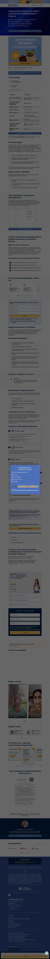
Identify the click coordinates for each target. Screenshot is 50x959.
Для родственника (17, 479)
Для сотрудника (16, 477)
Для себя (15, 474)
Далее (27, 486)
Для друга (15, 481)
